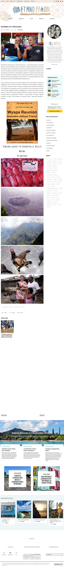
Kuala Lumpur (49, 174)
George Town (50, 168)
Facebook (13, 312)
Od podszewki (5, 306)
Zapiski (48, 150)
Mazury (58, 177)
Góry (55, 168)
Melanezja (49, 179)
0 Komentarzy (20, 29)
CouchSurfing (49, 122)
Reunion (11, 306)
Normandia (49, 181)
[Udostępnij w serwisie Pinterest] (15, 29)
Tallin (58, 197)
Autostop (48, 120)
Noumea (55, 181)
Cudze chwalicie (50, 125)
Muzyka (60, 179)
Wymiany (49, 204)
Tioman (52, 199)
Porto (48, 186)
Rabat (61, 188)
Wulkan (55, 202)
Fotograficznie (50, 135)
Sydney (48, 197)
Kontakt (33, 1)
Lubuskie (53, 177)
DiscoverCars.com (52, 107)
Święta (48, 206)
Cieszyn (54, 163)
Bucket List (13, 1)
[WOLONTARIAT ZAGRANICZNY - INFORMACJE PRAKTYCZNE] (46, 490)
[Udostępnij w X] (12, 29)
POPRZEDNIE (4, 415)
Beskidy (60, 159)
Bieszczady (49, 161)
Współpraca (20, 1)
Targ (48, 199)
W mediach (27, 1)
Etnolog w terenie (50, 130)
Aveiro (55, 159)
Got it (61, 564)
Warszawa (22, 306)
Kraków (53, 172)
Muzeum (55, 179)
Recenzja (48, 143)
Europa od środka (50, 133)
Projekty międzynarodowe (52, 188)
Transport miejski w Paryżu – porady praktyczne (56, 95)
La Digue (56, 174)
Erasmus (59, 163)
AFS (48, 159)
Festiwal (54, 165)
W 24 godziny (49, 148)
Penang (52, 183)
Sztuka (53, 197)
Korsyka (48, 172)
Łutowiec (59, 204)
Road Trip (49, 192)
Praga (52, 186)
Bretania (49, 163)
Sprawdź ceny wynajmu (55, 111)
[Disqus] (22, 360)
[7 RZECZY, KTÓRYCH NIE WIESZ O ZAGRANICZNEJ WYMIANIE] (17, 490)
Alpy (51, 159)
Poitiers (58, 183)
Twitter (5, 312)
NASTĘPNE (42, 415)
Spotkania (17, 306)
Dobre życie (49, 127)
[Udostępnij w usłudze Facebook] (13, 29)
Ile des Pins (49, 170)
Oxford (60, 181)
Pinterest (21, 312)
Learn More (57, 564)
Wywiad (54, 204)
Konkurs (55, 170)
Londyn (48, 177)
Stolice (60, 192)
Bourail (59, 161)
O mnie (7, 1)
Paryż (48, 183)
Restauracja (55, 190)
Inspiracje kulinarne (51, 138)
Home (3, 1)
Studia (48, 195)
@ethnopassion (32, 538)
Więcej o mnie (54, 64)
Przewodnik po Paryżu (51, 140)
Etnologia (49, 165)
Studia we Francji (50, 145)
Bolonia (55, 161)
